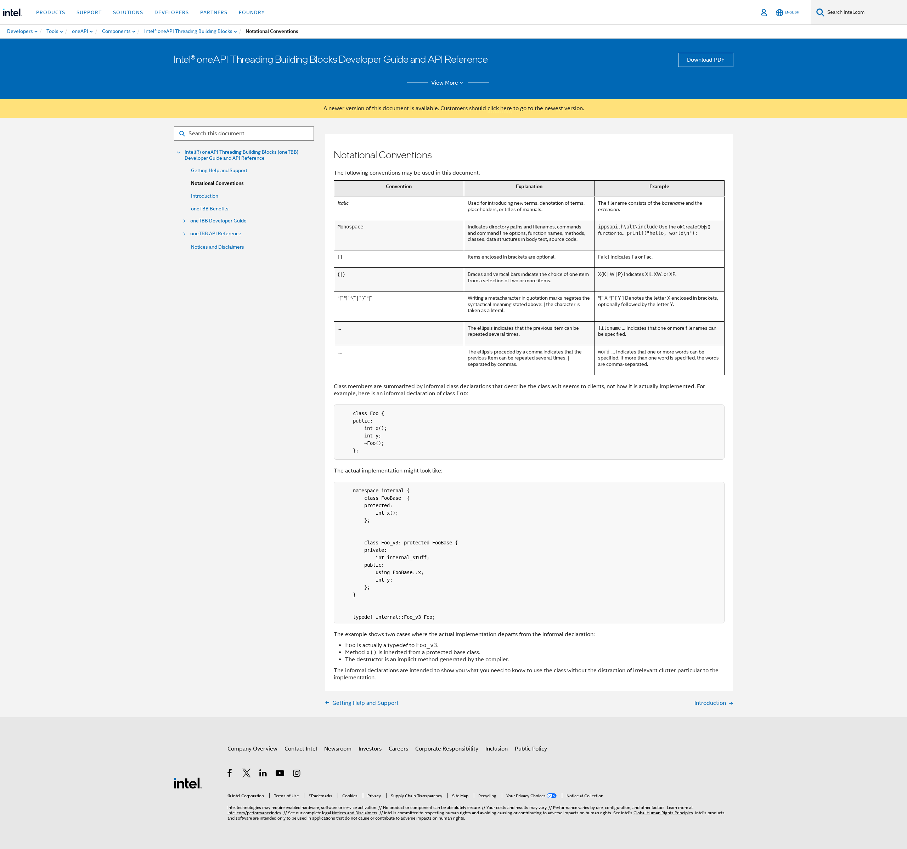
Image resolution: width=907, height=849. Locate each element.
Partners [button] (213, 12)
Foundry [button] (252, 12)
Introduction (204, 196)
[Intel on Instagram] (297, 774)
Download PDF (706, 59)
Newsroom (337, 748)
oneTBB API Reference (215, 234)
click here (500, 108)
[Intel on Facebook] (230, 774)
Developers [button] (171, 12)
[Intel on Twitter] (246, 774)
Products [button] (50, 12)
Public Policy (531, 748)
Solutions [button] (128, 12)
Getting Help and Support (219, 170)
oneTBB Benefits (210, 208)
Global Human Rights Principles (663, 812)
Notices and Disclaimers (217, 247)
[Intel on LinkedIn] (263, 774)
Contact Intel (301, 748)
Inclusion (496, 748)
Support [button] (89, 12)
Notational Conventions (217, 183)
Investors (370, 748)
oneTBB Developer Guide (218, 221)
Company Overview (252, 748)
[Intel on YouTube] (280, 774)
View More (444, 82)
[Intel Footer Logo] (188, 782)
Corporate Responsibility (446, 748)
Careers (398, 748)
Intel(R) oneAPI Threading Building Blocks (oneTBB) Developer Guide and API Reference (241, 155)
